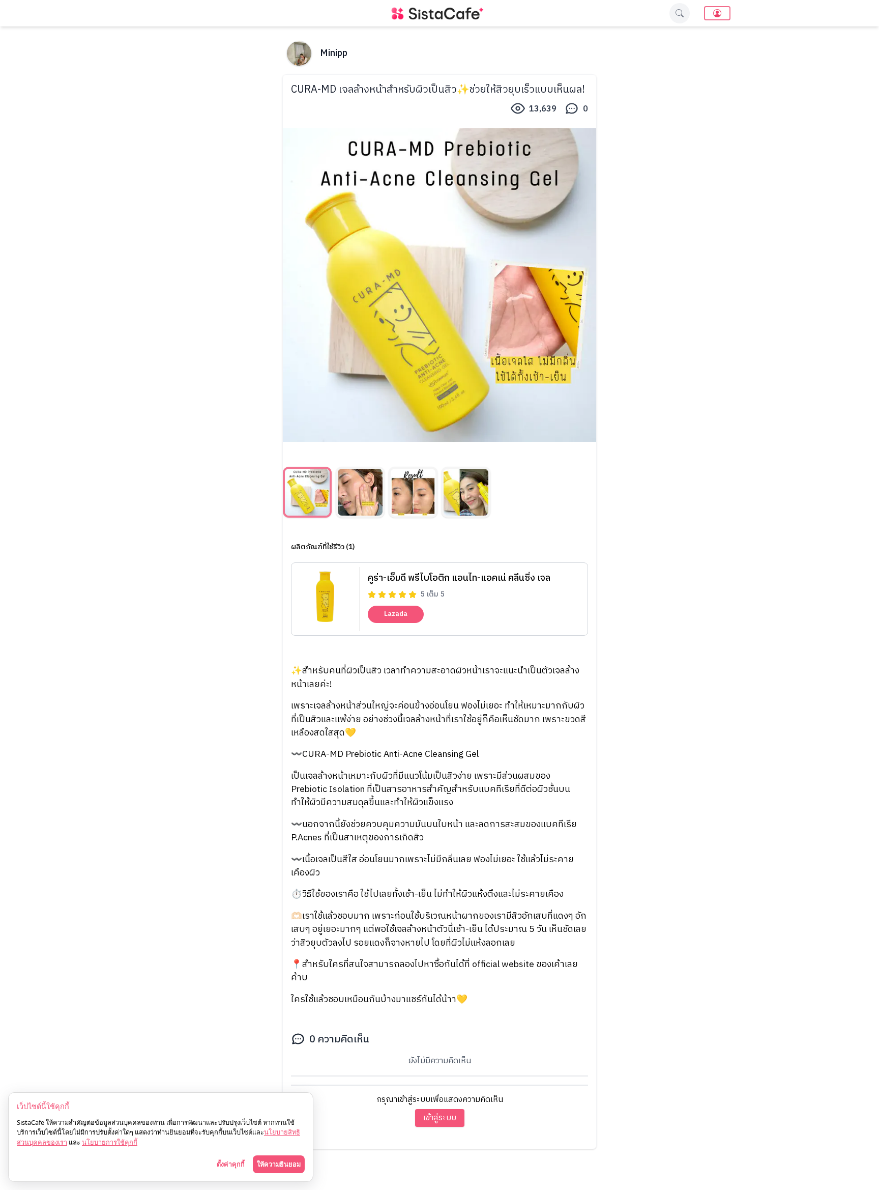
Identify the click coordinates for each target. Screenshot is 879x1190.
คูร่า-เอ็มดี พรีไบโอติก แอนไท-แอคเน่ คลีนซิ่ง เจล (459, 578)
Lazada (395, 613)
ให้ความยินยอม (279, 1164)
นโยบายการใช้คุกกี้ (109, 1142)
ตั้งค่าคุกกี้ (231, 1164)
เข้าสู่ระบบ (439, 1118)
